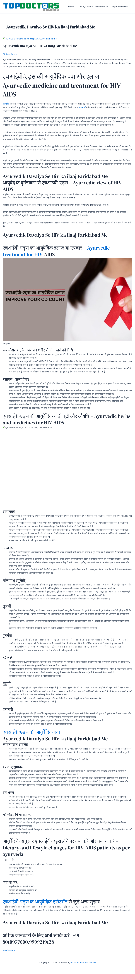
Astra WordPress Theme (83, 962)
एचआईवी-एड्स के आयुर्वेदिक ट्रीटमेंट (35, 901)
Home (71, 6)
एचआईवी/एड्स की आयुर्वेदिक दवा (31, 732)
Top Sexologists (120, 6)
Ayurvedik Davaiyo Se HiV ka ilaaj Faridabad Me (40, 45)
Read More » (9, 950)
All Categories (10, 54)
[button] (106, 6)
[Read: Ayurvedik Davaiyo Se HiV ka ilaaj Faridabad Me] (30, 38)
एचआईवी (6, 104)
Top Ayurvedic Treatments (91, 6)
